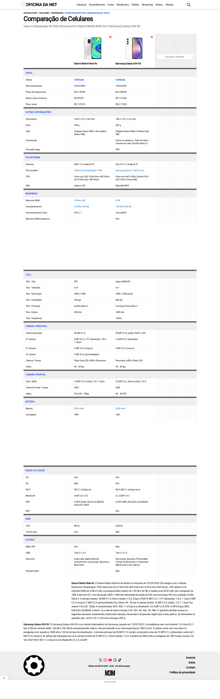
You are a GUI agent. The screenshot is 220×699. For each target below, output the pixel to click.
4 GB (76, 200)
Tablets (135, 4)
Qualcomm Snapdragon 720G (88, 170)
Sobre (192, 662)
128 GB (85, 206)
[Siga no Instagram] (105, 660)
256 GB (128, 206)
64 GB (77, 206)
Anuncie (190, 657)
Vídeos (159, 4)
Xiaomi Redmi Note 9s (85, 63)
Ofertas (169, 4)
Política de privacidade (182, 672)
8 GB (118, 200)
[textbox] (175, 56)
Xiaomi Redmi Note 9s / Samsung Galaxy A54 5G (87, 13)
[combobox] (176, 56)
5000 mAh (120, 408)
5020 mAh (79, 408)
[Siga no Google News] (115, 660)
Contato (190, 667)
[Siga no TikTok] (120, 660)
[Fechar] (110, 37)
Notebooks (123, 4)
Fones (110, 4)
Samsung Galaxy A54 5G (128, 63)
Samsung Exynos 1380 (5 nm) (130, 170)
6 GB (83, 200)
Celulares (81, 4)
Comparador (57, 13)
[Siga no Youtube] (110, 660)
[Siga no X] (100, 660)
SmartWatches (97, 4)
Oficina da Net (30, 13)
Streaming (147, 4)
